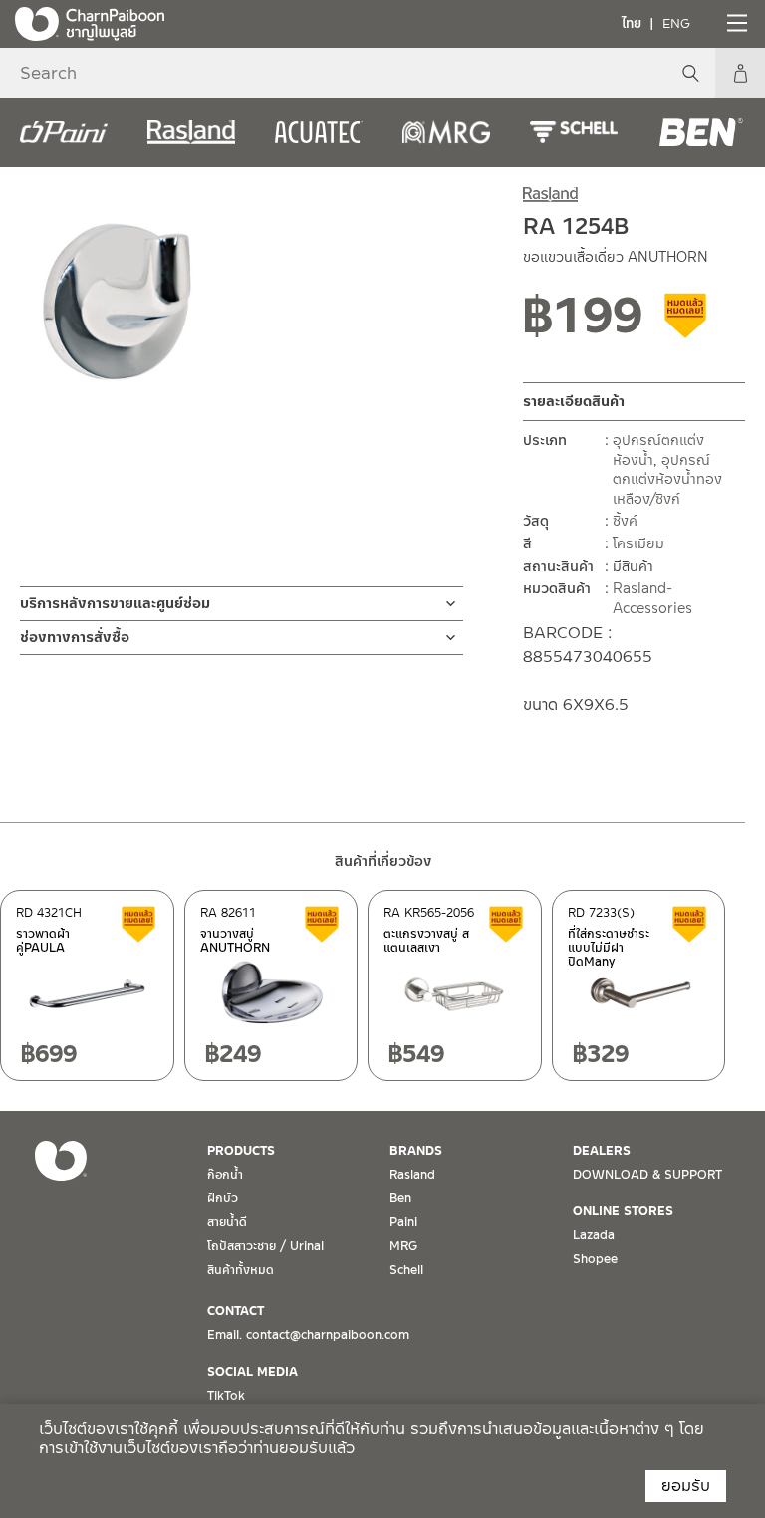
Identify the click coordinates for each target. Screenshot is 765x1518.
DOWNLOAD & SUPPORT (647, 1175)
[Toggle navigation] (735, 23)
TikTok (226, 1396)
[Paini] (64, 132)
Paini (403, 1222)
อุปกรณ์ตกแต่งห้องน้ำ (658, 450)
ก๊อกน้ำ (225, 1175)
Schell (406, 1270)
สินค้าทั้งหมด (240, 1270)
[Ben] (701, 132)
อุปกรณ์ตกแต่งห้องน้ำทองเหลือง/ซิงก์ (667, 479)
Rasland (412, 1175)
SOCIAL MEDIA (252, 1372)
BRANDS (415, 1151)
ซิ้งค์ (625, 521)
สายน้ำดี (227, 1222)
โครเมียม (638, 543)
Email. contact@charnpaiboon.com (308, 1335)
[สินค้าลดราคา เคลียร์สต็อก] (686, 322)
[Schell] (574, 132)
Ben (400, 1198)
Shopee (595, 1259)
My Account (740, 73)
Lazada (594, 1235)
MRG (403, 1246)
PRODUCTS (241, 1151)
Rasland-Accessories (652, 598)
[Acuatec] (318, 132)
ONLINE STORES (623, 1211)
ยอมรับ (685, 1485)
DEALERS (602, 1151)
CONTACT (235, 1311)
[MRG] (446, 132)
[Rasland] (191, 132)
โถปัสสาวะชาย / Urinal (265, 1246)
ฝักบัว (222, 1198)
